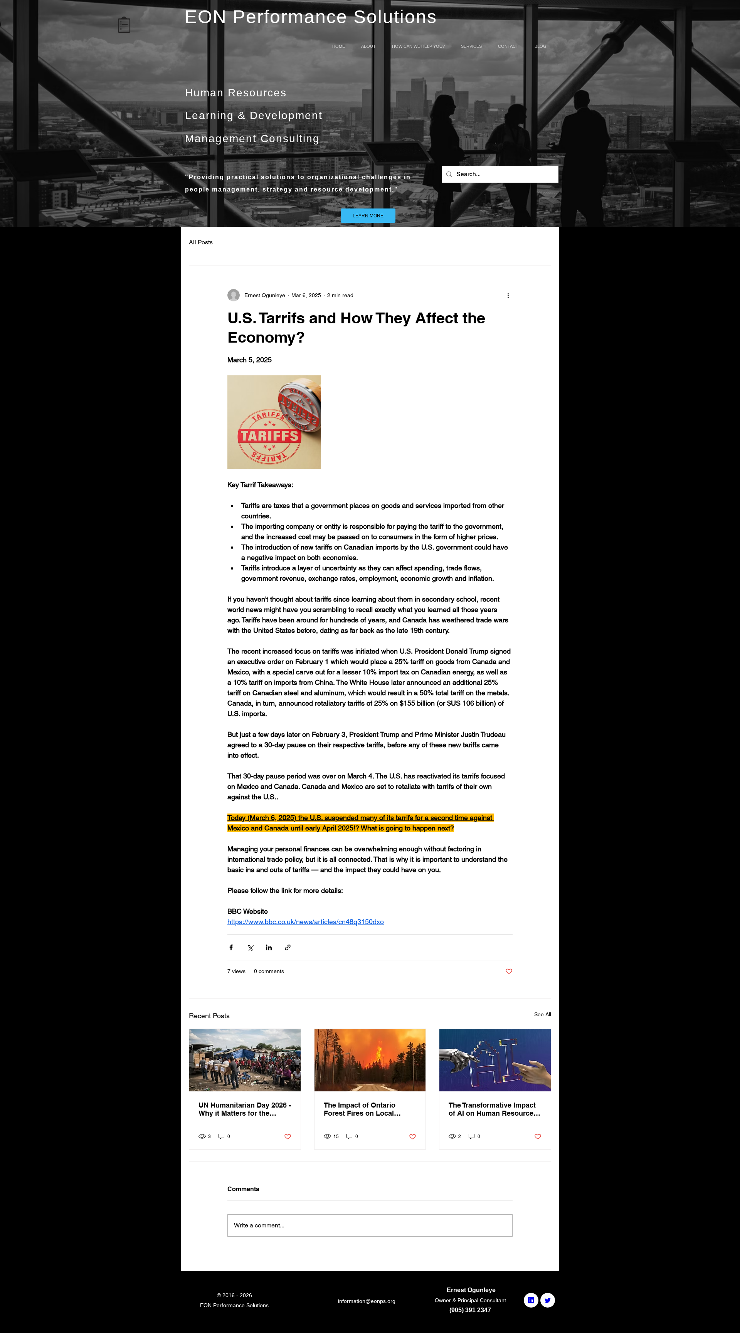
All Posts (201, 242)
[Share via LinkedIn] (268, 947)
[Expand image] (274, 422)
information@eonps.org (366, 1301)
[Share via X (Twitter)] (250, 947)
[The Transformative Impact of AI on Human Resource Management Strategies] (495, 1060)
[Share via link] (287, 947)
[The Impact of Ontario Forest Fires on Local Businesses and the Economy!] (370, 1060)
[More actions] (508, 295)
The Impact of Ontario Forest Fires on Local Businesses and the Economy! (359, 1109)
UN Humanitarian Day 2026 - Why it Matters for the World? (244, 1109)
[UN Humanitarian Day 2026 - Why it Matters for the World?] (245, 1060)
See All (542, 1014)
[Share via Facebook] (231, 947)
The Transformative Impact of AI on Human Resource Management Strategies (492, 1109)
